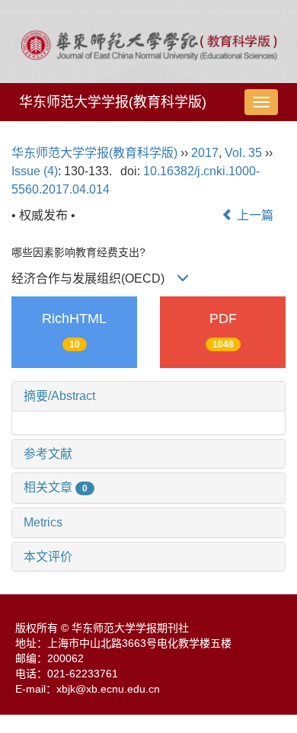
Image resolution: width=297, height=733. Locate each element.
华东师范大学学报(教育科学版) (112, 102)
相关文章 (56, 487)
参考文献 (48, 453)
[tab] (148, 396)
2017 (205, 152)
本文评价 (48, 556)
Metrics (43, 522)
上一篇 (253, 215)
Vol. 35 (243, 152)
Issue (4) (34, 171)
